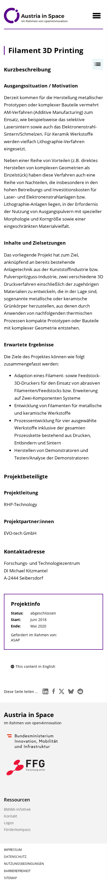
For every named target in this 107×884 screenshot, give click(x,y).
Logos (9, 822)
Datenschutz (15, 856)
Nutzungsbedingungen (24, 863)
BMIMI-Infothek (17, 809)
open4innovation (47, 722)
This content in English (35, 666)
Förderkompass (17, 829)
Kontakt (10, 816)
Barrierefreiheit (17, 871)
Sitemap (10, 878)
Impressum (13, 850)
